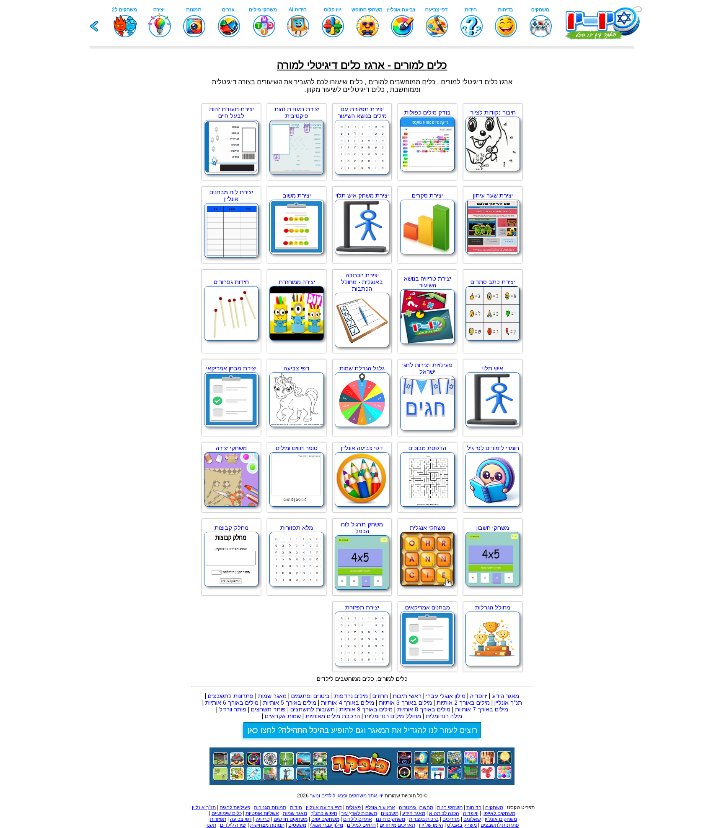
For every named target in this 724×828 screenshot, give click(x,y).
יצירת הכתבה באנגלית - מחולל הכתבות (362, 282)
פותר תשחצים (268, 709)
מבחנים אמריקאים (427, 607)
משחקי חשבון (492, 527)
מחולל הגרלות (492, 607)
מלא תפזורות (296, 527)
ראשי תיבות (407, 696)
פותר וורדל (232, 709)
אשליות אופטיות (262, 813)
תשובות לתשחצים (312, 709)
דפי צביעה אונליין (362, 448)
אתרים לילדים (357, 819)
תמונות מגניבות (270, 807)
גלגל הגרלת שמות (362, 368)
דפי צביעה (297, 368)
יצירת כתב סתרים (493, 282)
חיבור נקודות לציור (493, 112)
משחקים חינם (390, 819)
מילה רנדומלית (444, 716)
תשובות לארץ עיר (359, 813)
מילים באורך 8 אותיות (423, 709)
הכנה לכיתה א (444, 813)
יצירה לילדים (233, 825)
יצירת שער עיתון (493, 195)
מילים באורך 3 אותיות (405, 702)
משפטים (297, 825)
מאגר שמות (272, 696)
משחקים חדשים (291, 819)
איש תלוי (492, 368)
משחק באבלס (462, 825)
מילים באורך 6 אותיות (232, 702)
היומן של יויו (431, 825)
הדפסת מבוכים (427, 448)
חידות (296, 807)
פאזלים (353, 807)
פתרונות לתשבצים (230, 696)
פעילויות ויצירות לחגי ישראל (427, 368)
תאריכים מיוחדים (397, 825)
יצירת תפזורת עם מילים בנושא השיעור (362, 112)
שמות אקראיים (283, 716)
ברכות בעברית (424, 819)
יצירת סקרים (427, 195)
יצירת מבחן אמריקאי (231, 368)
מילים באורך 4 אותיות (347, 702)
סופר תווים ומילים (297, 448)
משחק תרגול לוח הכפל (362, 527)
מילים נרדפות (351, 696)
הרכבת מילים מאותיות (332, 716)
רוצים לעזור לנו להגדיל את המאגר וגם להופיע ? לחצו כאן (362, 730)
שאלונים (472, 819)
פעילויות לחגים (235, 807)
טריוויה (263, 819)
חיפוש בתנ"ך (324, 813)
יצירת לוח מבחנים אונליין (231, 195)
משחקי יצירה (231, 448)
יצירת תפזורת (362, 607)
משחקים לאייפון (498, 813)
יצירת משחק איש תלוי (362, 195)
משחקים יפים (325, 819)
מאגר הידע (505, 696)
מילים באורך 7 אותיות (481, 709)
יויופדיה (478, 696)
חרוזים (380, 696)
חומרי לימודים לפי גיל (493, 448)
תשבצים (389, 813)
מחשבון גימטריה (416, 807)
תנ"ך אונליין (508, 702)
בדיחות (473, 807)
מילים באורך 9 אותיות (366, 709)
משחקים (494, 807)
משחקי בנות (450, 807)
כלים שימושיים (227, 813)
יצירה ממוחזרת (297, 282)
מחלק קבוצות (231, 527)
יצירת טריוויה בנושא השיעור (427, 282)
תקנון (210, 825)
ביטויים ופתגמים (310, 696)
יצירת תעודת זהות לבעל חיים (231, 112)
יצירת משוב (297, 195)
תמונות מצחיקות (267, 825)
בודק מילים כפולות (427, 112)
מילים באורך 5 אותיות (289, 702)
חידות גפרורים (231, 282)
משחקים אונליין (501, 819)
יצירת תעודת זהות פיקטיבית (296, 112)
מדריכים (451, 819)
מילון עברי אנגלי (326, 825)
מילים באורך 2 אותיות (463, 702)
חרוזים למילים (361, 825)
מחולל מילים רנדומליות (393, 716)
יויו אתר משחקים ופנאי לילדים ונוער (346, 796)
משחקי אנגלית (427, 527)
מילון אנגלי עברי (445, 696)
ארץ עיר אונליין (380, 807)
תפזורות (218, 819)
